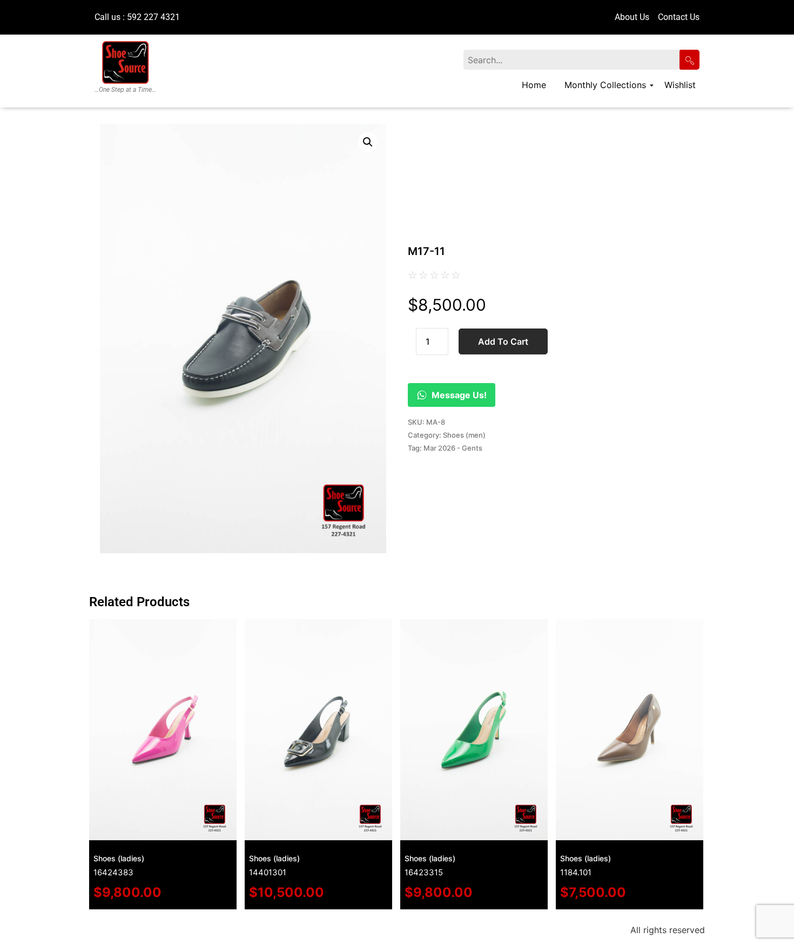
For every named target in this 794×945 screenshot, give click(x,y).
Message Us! (459, 395)
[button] (368, 142)
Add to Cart (503, 341)
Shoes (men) (464, 435)
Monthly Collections (605, 84)
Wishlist (680, 84)
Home (534, 84)
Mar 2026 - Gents (452, 448)
